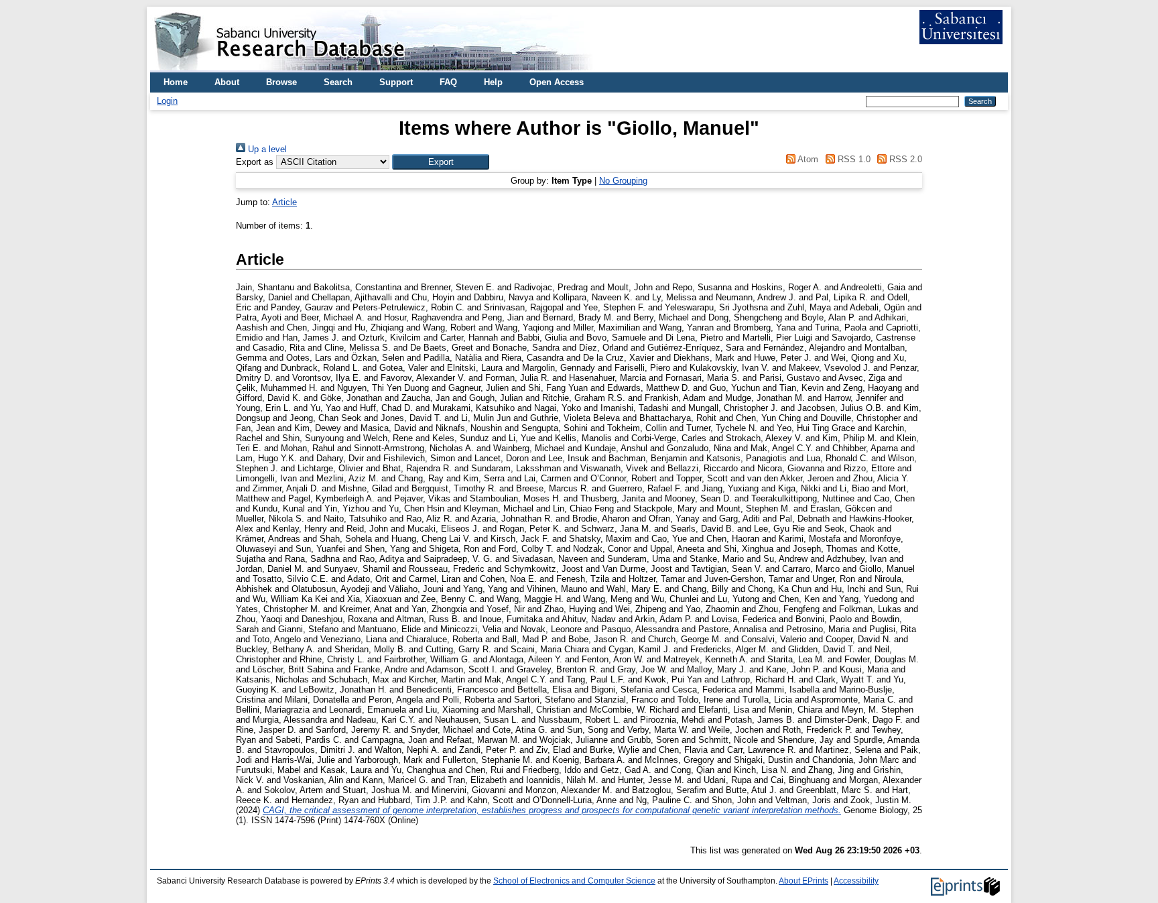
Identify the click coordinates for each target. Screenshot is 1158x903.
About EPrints (803, 881)
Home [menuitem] (176, 82)
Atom (806, 159)
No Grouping (623, 181)
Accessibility (856, 881)
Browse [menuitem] (281, 82)
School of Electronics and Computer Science (574, 881)
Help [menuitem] (493, 82)
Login (167, 101)
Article (284, 202)
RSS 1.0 (852, 159)
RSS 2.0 (904, 159)
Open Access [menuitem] (556, 82)
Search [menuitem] (338, 82)
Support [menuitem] (396, 82)
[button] (440, 162)
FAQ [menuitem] (448, 82)
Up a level (266, 149)
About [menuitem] (226, 82)
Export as (254, 162)
